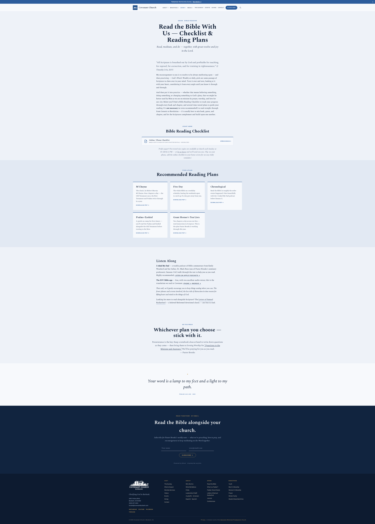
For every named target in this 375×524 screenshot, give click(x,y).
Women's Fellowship (235, 490)
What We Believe (191, 487)
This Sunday (199, 7)
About (165, 7)
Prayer (231, 493)
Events (207, 7)
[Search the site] (240, 7)
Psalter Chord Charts (213, 490)
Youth (230, 484)
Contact (221, 7)
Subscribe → (187, 455)
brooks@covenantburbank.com (138, 505)
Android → (196, 283)
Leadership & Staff (191, 493)
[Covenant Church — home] (139, 485)
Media (190, 7)
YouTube (141, 509)
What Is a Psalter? (212, 487)
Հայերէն (192, 496)
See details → (197, 2)
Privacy (203, 520)
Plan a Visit (231, 7)
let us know (181, 152)
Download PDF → (142, 205)
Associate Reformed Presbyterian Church (233, 520)
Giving (214, 7)
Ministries (174, 7)
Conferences (211, 501)
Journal (209, 498)
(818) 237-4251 (133, 503)
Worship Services (169, 490)
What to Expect (169, 487)
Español (191, 499)
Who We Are (189, 484)
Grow (182, 7)
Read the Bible (211, 484)
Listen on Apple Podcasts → (187, 275)
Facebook (149, 509)
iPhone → (187, 283)
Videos (166, 493)
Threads (132, 512)
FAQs (187, 490)
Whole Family (233, 496)
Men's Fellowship (234, 487)
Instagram (133, 509)
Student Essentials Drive (236, 499)
